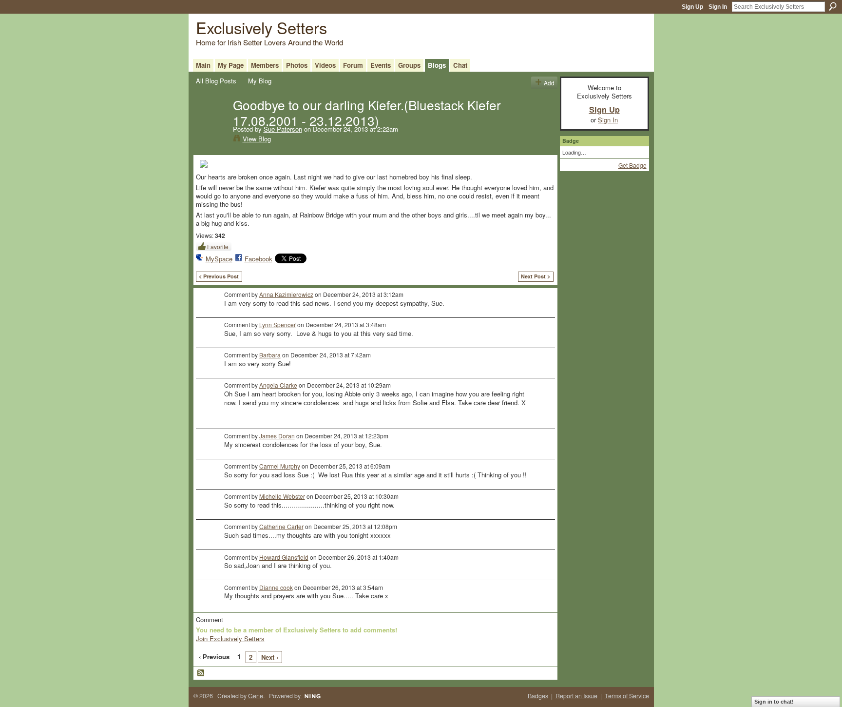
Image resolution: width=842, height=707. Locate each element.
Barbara (270, 355)
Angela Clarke (278, 385)
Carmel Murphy (279, 466)
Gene (255, 695)
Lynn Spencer (277, 324)
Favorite (218, 246)
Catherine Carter (281, 526)
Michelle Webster (282, 496)
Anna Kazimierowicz (286, 294)
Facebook (258, 258)
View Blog (257, 138)
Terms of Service (627, 695)
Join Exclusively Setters (230, 638)
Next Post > (535, 276)
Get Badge (632, 165)
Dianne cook (276, 587)
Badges (538, 695)
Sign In (717, 6)
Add (549, 83)
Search (833, 6)
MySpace (219, 258)
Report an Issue (576, 695)
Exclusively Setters (261, 27)
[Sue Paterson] (211, 125)
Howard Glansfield (283, 557)
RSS (201, 673)
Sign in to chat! (774, 702)
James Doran (277, 436)
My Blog (259, 80)
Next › (269, 657)
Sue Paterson (283, 129)
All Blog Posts (216, 80)
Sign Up (692, 6)
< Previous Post (219, 276)
